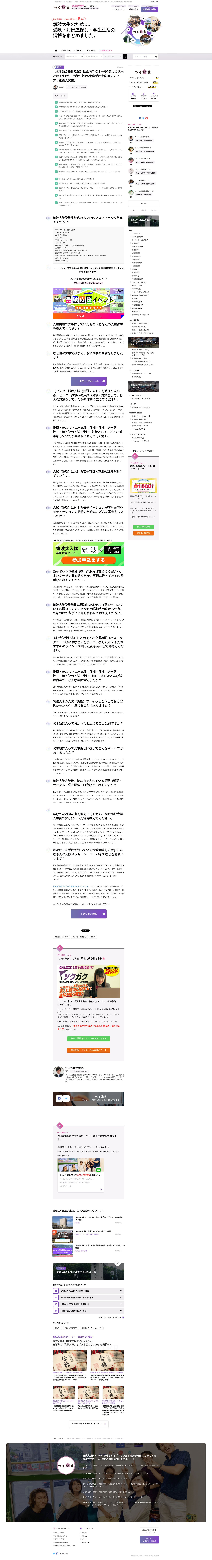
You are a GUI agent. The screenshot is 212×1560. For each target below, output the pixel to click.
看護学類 (135, 311)
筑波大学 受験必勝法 (140, 330)
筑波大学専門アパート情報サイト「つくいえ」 (71, 886)
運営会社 (143, 203)
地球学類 (136, 266)
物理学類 (135, 272)
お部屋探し (136, 377)
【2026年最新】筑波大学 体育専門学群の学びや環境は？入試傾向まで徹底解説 (100, 1246)
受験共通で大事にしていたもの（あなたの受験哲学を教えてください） (83, 107)
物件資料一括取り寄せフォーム (65, 1545)
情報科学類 (136, 289)
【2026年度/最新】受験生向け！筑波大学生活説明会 (93, 1231)
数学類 (135, 269)
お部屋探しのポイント (140, 349)
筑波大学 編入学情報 (140, 323)
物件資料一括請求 (150, 8)
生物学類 (135, 259)
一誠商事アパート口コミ (141, 373)
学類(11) (57, 1328)
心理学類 (136, 253)
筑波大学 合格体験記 (79, 937)
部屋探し (78, 51)
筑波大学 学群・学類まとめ (142, 333)
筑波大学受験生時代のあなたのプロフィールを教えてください (80, 102)
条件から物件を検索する (143, 527)
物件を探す (133, 8)
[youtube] (147, 118)
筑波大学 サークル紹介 (141, 416)
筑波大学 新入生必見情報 (142, 422)
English (152, 1)
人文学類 (136, 233)
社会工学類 (137, 285)
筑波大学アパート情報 (140, 358)
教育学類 (135, 250)
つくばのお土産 (138, 438)
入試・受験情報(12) (71, 1328)
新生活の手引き (60, 1539)
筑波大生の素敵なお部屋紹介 (142, 365)
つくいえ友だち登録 (89, 914)
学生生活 (91, 51)
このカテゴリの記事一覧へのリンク (109, 1317)
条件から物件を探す (61, 1542)
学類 (66, 937)
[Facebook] (140, 118)
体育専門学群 (137, 305)
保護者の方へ (105, 51)
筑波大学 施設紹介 (139, 419)
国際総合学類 (137, 246)
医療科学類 (137, 302)
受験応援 (65, 51)
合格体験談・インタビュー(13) (91, 1328)
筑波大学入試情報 (139, 326)
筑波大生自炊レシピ (140, 426)
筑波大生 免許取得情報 (141, 407)
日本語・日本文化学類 (140, 240)
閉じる (63, 96)
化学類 (93, 937)
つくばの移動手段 (138, 429)
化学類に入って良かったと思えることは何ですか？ (76, 179)
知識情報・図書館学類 (140, 295)
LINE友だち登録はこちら (89, 381)
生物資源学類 (137, 263)
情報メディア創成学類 (140, 292)
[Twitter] (143, 118)
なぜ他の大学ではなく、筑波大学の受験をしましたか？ (78, 111)
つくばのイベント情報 (140, 441)
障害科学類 (136, 256)
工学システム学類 (139, 282)
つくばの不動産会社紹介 (141, 361)
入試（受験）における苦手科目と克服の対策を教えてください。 (81, 130)
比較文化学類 (137, 237)
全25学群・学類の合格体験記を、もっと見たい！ (88, 1424)
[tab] (133, 211)
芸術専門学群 (137, 308)
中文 (157, 1)
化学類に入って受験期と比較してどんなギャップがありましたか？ (82, 183)
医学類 (135, 298)
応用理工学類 (137, 279)
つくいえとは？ (119, 8)
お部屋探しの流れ (61, 1536)
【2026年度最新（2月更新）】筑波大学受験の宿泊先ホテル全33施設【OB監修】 (99, 1218)
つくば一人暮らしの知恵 (141, 398)
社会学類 (136, 243)
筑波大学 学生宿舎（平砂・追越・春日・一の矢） (143, 354)
